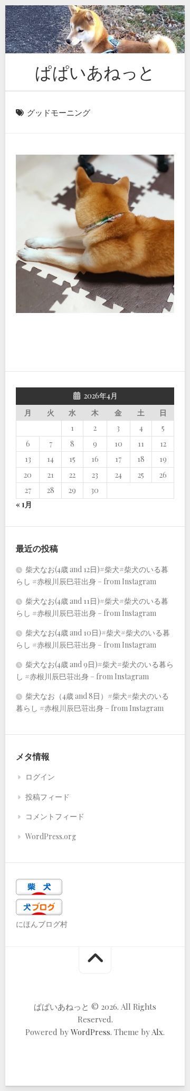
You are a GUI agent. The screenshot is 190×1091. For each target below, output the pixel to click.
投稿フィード (47, 797)
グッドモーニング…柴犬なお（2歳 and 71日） (100, 296)
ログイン (40, 777)
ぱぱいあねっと (95, 71)
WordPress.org (50, 836)
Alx (157, 1032)
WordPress (90, 1032)
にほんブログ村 (42, 924)
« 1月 (24, 504)
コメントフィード (54, 816)
